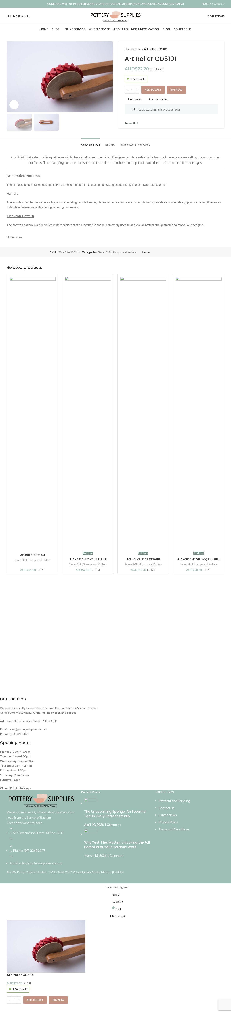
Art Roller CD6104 (32, 555)
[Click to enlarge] (14, 104)
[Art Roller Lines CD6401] (143, 414)
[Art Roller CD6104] (33, 414)
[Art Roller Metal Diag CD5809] (199, 414)
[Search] (191, 16)
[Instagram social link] (13, 4)
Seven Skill (20, 560)
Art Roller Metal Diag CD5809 (198, 559)
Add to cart (153, 89)
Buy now (58, 1000)
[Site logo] (115, 15)
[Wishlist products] (198, 16)
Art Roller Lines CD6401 (143, 559)
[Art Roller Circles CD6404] (88, 414)
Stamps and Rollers (39, 560)
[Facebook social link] (9, 4)
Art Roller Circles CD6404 (87, 559)
